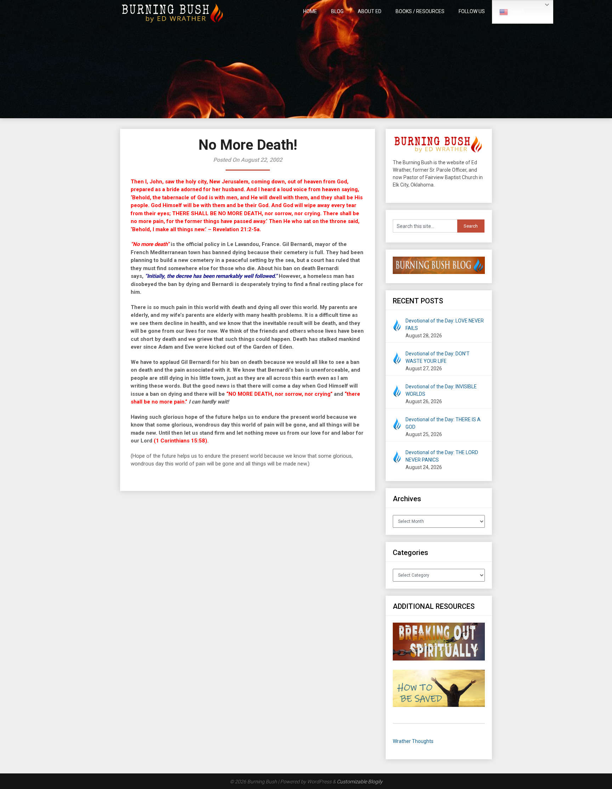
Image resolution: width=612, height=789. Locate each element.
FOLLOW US (472, 11)
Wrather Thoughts (413, 741)
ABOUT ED (369, 11)
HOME (310, 11)
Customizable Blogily (359, 781)
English (516, 12)
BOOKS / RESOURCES (420, 11)
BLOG (337, 11)
